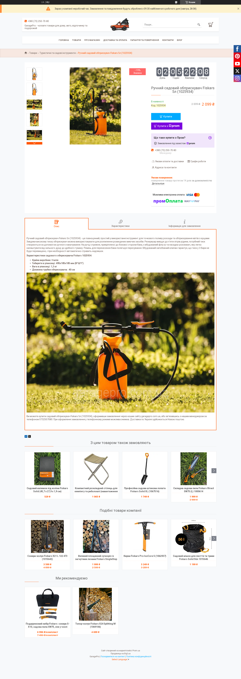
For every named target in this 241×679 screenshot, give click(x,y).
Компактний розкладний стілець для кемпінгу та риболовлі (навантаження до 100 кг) (96, 490)
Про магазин (92, 40)
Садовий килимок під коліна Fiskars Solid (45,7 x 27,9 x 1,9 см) (47, 490)
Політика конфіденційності (138, 656)
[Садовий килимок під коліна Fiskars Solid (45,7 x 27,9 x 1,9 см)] (47, 468)
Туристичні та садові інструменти (58, 53)
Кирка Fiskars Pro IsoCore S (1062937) (145, 556)
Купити (167, 116)
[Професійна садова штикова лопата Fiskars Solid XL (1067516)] (145, 468)
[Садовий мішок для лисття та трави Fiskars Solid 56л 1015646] (193, 536)
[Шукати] (198, 24)
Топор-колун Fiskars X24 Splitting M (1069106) (95, 625)
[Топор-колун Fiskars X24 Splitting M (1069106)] (95, 604)
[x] (29, 437)
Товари (76, 40)
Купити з (162, 126)
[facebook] (26, 437)
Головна (64, 40)
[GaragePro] (120, 24)
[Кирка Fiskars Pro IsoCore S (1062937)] (145, 536)
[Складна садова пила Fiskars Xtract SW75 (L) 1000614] (193, 468)
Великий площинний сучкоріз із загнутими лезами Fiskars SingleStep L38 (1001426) (96, 558)
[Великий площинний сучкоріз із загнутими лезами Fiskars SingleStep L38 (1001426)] (96, 536)
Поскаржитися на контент (113, 656)
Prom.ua (136, 650)
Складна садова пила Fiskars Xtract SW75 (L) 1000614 (193, 490)
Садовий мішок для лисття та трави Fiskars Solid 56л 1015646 (193, 557)
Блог (179, 40)
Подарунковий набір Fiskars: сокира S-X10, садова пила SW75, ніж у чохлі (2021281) (48, 625)
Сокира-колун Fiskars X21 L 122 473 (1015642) (47, 557)
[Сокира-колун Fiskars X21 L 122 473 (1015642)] (47, 536)
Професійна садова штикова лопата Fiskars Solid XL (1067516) (145, 490)
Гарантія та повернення (144, 40)
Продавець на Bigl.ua (121, 653)
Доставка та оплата (115, 40)
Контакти (168, 40)
